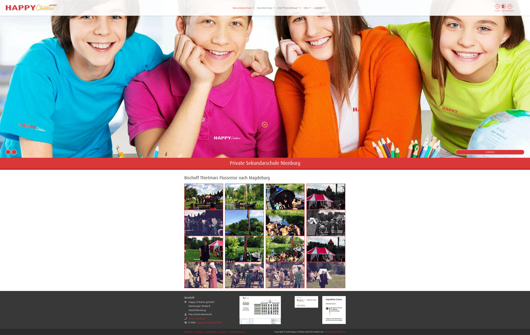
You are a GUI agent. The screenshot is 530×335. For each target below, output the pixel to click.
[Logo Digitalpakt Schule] (306, 301)
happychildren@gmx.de (209, 322)
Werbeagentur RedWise (335, 332)
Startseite (188, 332)
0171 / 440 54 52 (196, 318)
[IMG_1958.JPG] (285, 222)
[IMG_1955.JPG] (244, 248)
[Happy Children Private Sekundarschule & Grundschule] (31, 7)
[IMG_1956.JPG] (285, 248)
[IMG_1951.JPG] (203, 222)
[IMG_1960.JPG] (244, 274)
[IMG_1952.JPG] (325, 274)
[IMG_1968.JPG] (325, 196)
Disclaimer (223, 332)
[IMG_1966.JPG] (203, 248)
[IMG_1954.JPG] (244, 196)
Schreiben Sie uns (237, 332)
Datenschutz (211, 332)
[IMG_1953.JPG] (244, 222)
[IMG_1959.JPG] (285, 274)
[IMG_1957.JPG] (285, 196)
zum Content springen (264, 124)
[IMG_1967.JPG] (325, 248)
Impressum (199, 332)
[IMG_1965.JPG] (203, 196)
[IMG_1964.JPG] (325, 222)
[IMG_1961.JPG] (203, 274)
